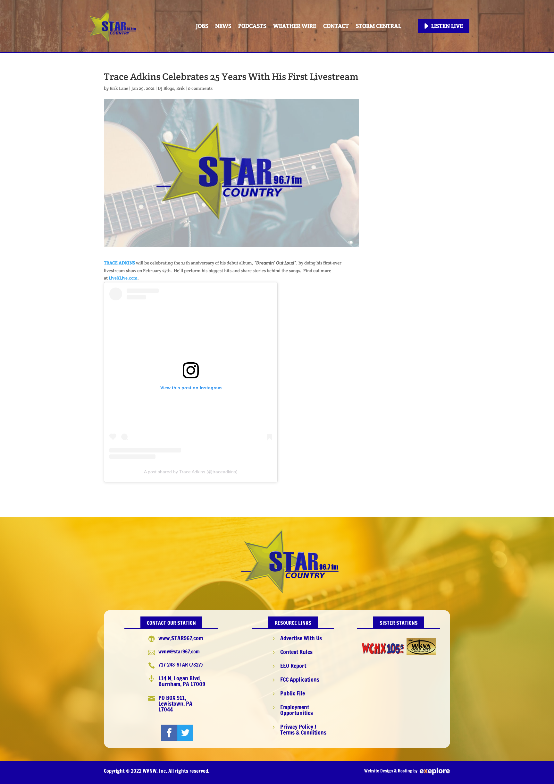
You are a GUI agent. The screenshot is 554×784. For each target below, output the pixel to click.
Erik (180, 88)
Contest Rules (296, 652)
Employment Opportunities (296, 710)
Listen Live (447, 26)
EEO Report (293, 665)
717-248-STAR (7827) (180, 664)
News (223, 26)
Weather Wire (294, 26)
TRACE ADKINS (119, 263)
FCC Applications (299, 679)
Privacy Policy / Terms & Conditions (303, 729)
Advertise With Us (301, 638)
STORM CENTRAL (378, 26)
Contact (336, 26)
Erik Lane (119, 88)
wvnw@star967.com (179, 651)
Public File (292, 693)
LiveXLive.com (123, 278)
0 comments (200, 88)
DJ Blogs (166, 88)
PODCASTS (252, 26)
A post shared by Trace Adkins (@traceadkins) (191, 471)
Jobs (202, 26)
